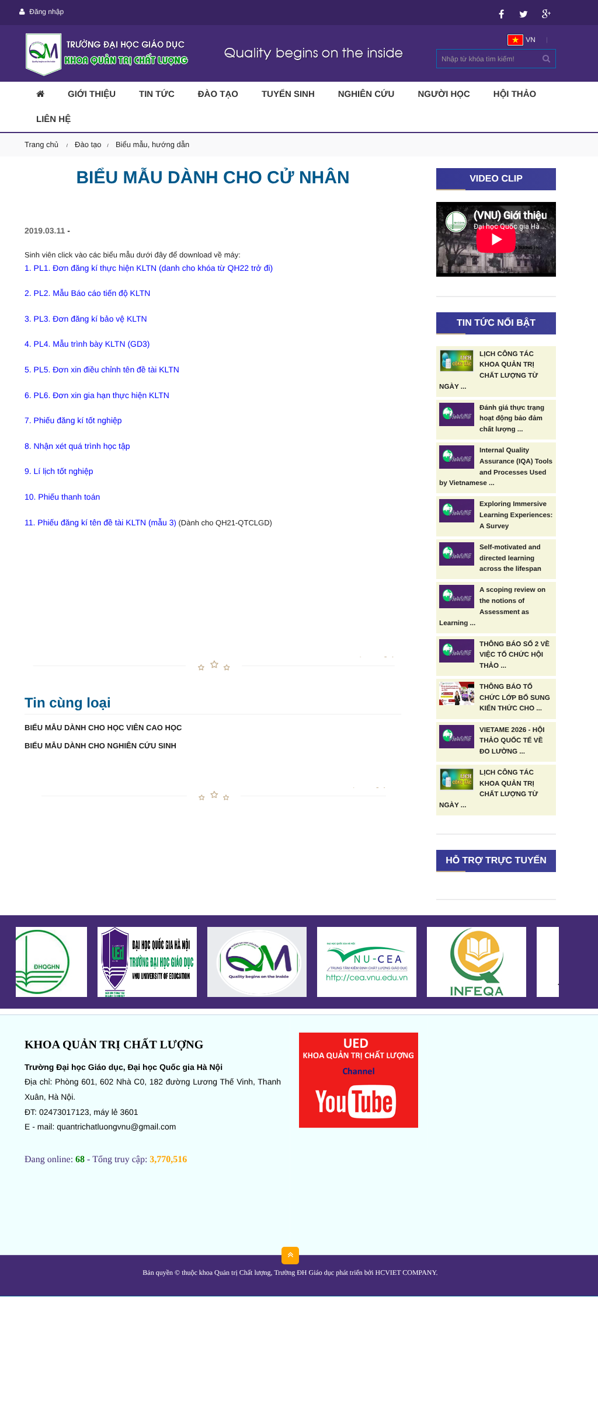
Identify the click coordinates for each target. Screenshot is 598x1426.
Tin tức (157, 94)
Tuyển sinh (288, 94)
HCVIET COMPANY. (406, 1272)
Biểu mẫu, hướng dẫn (152, 144)
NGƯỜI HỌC (444, 94)
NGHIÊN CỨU (366, 94)
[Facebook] (501, 12)
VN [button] (530, 40)
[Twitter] (524, 12)
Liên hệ (53, 119)
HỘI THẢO (514, 94)
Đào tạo (218, 94)
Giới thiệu (92, 94)
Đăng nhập (45, 12)
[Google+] (547, 12)
